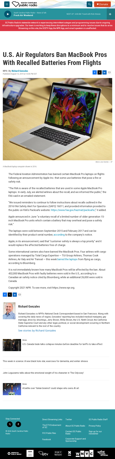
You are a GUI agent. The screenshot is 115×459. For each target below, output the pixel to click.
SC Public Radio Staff (98, 419)
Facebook (46, 439)
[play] (7, 14)
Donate (103, 4)
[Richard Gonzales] (9, 310)
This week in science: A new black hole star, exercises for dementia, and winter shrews (45, 361)
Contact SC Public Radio (73, 432)
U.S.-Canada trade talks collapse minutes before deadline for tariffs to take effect (62, 344)
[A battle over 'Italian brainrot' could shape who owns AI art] (12, 389)
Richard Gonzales (20, 70)
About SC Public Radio (75, 426)
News (24, 340)
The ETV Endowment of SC (51, 426)
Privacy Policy (95, 426)
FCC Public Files (49, 433)
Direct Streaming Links (52, 419)
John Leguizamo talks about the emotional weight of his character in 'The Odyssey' (43, 373)
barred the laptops (67, 259)
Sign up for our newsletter (95, 432)
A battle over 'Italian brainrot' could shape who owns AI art (50, 388)
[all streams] (111, 14)
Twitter (68, 419)
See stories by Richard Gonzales (37, 330)
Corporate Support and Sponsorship (75, 440)
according (59, 234)
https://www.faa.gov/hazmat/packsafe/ (73, 210)
